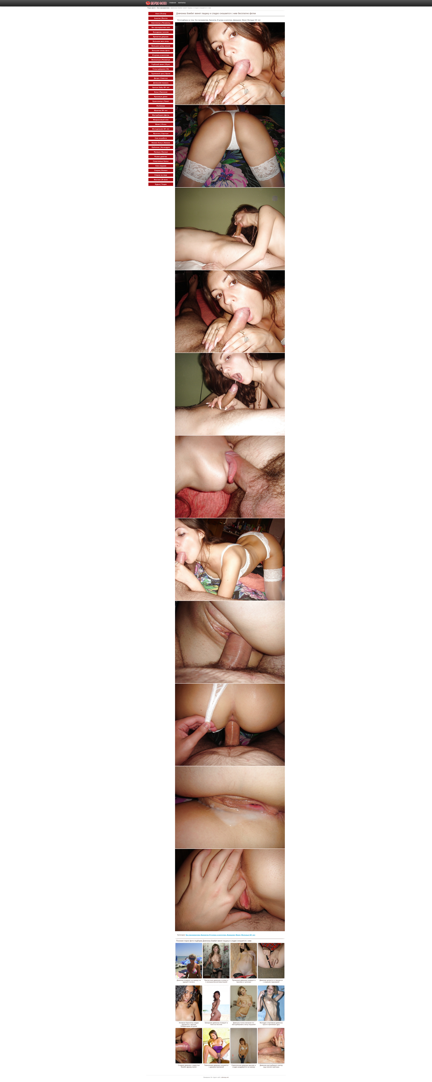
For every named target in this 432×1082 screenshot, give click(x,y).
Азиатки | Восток (161, 18)
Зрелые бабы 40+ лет (160, 87)
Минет (238, 935)
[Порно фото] (156, 3)
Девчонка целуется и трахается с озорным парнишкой (271, 981)
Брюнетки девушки (160, 37)
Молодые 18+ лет (248, 935)
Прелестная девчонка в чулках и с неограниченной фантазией (216, 981)
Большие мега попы (161, 41)
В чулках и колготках (217, 935)
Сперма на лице (160, 175)
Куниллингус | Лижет (161, 101)
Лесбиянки (160, 106)
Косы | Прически (160, 92)
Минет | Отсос (160, 124)
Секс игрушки (160, 166)
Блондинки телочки (161, 32)
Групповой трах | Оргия (160, 73)
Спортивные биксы (161, 161)
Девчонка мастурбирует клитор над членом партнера (271, 1066)
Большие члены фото (161, 50)
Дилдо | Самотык (161, 78)
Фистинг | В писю (161, 180)
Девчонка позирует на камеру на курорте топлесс (189, 981)
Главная (172, 3)
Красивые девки (160, 97)
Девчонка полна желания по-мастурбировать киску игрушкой (243, 1023)
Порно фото (151, 8)
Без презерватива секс (161, 27)
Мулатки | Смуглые (160, 133)
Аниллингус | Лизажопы (160, 23)
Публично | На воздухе (161, 147)
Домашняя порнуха (160, 83)
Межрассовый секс (161, 120)
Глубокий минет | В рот (161, 64)
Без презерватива (163, 8)
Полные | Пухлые (161, 152)
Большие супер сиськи (161, 46)
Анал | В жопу (160, 14)
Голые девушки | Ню (161, 69)
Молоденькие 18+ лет (160, 129)
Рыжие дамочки (160, 156)
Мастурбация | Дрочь (160, 115)
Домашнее (231, 935)
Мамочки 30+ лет (161, 110)
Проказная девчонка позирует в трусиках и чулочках (243, 981)
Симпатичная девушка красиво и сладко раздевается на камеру (244, 1066)
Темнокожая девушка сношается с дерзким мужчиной (216, 1066)
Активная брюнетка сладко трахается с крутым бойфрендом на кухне (189, 1023)
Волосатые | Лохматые (161, 60)
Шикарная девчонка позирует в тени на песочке (216, 1023)
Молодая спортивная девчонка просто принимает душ (271, 1023)
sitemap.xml (225, 1077)
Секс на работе (161, 138)
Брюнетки (205, 935)
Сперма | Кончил (160, 170)
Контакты (182, 3)
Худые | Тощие (161, 184)
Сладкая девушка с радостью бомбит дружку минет (189, 1066)
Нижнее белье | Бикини (161, 143)
